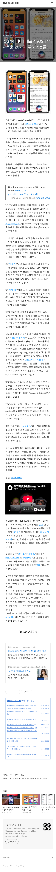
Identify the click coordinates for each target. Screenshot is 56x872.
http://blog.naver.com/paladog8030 (24, 667)
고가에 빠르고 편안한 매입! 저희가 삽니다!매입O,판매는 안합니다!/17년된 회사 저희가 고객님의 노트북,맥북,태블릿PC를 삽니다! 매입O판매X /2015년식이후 (19, 676)
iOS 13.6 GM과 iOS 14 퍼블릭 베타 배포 (21, 719)
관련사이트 (6, 857)
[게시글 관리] (17, 692)
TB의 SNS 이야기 (11, 3)
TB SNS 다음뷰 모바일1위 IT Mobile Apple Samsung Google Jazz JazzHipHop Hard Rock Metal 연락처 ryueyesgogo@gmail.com (22, 832)
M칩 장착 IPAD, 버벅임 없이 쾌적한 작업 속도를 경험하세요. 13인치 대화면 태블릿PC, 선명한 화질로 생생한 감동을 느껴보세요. (27, 656)
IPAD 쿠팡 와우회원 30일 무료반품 (27, 651)
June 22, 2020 (42, 197)
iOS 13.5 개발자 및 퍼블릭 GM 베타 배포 (21, 754)
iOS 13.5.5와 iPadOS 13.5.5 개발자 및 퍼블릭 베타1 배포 (22, 740)
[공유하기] (13, 692)
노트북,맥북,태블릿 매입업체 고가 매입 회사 (18, 671)
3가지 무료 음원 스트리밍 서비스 (19, 708)
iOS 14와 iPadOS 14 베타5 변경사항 (20, 705)
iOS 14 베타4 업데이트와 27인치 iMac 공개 (22, 712)
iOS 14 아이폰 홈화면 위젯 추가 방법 (20, 725)
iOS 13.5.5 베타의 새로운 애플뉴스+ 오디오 (22, 732)
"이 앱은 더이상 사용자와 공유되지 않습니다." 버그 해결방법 (22, 747)
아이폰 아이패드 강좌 (14, 701)
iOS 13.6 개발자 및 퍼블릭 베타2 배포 (20, 728)
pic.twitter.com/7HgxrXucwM (23, 194)
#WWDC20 (20, 190)
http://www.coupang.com (19, 647)
